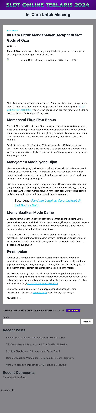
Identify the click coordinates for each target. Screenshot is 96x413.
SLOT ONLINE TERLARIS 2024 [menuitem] (42, 283)
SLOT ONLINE (12, 30)
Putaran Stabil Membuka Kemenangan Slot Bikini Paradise (35, 337)
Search (6, 317)
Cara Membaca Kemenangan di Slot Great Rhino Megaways (36, 365)
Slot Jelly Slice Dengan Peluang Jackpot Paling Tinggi (33, 351)
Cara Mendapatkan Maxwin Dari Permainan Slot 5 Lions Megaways (40, 358)
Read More (13, 298)
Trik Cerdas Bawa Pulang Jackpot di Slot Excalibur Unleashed (37, 344)
